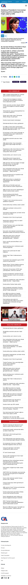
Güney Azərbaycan (6, 545)
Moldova (23, 81)
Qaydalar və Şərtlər (6, 575)
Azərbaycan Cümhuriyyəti (8, 558)
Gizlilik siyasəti (5, 573)
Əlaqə (2, 568)
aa (6, 36)
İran (2, 560)
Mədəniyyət (4, 553)
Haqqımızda (4, 570)
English (24, 1)
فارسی (17, 1)
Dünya (2, 547)
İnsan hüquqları (5, 555)
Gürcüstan (16, 81)
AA (2, 36)
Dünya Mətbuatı (5, 550)
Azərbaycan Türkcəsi (6, 1)
